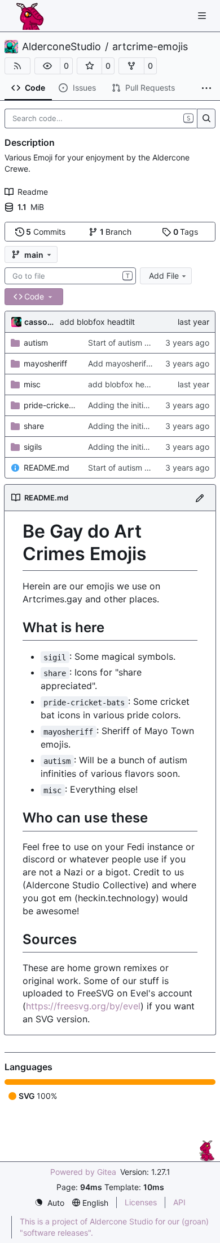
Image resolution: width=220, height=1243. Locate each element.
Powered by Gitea (83, 1172)
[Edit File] (200, 497)
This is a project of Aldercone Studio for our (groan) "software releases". (114, 1227)
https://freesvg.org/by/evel (83, 1006)
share (34, 426)
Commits (45, 231)
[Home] (29, 16)
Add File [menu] (164, 275)
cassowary (40, 322)
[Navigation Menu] (203, 15)
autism (36, 342)
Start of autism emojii (126, 342)
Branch (116, 231)
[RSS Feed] (17, 65)
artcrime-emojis (150, 46)
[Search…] (206, 119)
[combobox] (70, 275)
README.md (46, 467)
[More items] (206, 88)
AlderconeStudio (61, 46)
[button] (47, 65)
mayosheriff (45, 363)
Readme (32, 191)
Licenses (141, 1202)
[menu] (49, 1203)
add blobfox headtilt (97, 322)
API (179, 1202)
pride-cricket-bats (50, 405)
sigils (33, 446)
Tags (186, 231)
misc (32, 384)
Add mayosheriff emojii (130, 363)
